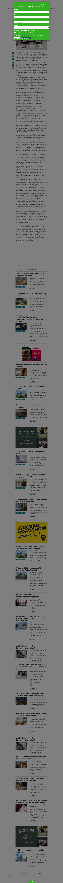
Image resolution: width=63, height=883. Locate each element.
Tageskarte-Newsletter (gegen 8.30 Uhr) (24, 32)
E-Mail (16, 20)
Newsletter (32, 882)
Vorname (16, 9)
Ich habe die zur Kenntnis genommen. (29, 35)
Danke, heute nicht (25, 38)
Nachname (16, 14)
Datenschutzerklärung (26, 35)
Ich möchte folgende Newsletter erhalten (24, 30)
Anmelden (17, 38)
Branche (16, 25)
